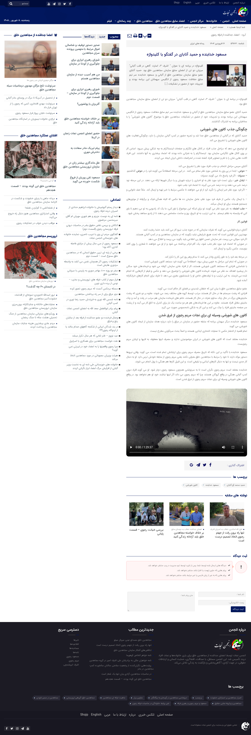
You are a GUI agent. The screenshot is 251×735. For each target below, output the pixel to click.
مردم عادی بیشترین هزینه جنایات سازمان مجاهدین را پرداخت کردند (34, 325)
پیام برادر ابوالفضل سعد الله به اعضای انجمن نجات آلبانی (92, 310)
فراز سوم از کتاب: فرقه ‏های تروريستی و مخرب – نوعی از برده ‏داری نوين (93, 281)
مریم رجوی (74, 660)
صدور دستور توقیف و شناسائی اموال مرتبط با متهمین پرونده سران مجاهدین (82, 49)
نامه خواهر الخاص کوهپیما (139, 655)
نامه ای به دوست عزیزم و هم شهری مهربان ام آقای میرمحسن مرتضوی (92, 218)
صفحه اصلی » (216, 27)
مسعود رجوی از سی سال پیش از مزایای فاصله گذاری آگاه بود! (94, 245)
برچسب (198, 697)
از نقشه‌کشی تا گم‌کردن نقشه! (40, 208)
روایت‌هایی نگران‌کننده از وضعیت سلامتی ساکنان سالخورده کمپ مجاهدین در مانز (122, 667)
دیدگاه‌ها (89, 36)
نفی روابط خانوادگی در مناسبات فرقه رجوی (150, 703)
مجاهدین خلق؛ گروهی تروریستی (80, 697)
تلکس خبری (209, 2)
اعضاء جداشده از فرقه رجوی (225, 35)
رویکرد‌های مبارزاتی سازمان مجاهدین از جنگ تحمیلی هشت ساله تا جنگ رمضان (33, 316)
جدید (102, 36)
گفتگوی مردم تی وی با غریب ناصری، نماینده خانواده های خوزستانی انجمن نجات (91, 236)
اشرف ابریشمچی (71, 664)
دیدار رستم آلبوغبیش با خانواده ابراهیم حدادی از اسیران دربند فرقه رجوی (93, 209)
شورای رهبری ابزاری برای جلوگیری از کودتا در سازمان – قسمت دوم (83, 93)
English (187, 2)
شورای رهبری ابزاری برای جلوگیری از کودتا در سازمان (84, 62)
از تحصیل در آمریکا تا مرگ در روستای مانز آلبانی (31, 98)
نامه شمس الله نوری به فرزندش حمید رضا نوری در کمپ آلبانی (92, 301)
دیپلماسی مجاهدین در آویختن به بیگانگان (169, 697)
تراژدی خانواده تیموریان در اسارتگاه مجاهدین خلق (33, 121)
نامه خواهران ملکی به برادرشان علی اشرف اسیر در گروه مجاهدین (120, 660)
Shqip (177, 2)
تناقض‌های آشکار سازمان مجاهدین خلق (133, 650)
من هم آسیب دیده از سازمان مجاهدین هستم (83, 76)
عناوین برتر (138, 697)
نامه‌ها (76, 652)
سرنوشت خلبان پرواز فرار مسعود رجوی (35, 113)
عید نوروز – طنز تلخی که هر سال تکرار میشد (95, 336)
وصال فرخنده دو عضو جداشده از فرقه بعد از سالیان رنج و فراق (92, 319)
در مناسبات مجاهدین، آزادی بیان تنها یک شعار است (126, 674)
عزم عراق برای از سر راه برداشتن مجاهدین (96, 294)
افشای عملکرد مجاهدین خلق (38, 135)
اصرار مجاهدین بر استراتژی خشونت (225, 697)
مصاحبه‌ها (74, 648)
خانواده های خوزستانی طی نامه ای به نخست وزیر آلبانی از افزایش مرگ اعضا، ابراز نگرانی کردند (92, 366)
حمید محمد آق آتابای (236, 485)
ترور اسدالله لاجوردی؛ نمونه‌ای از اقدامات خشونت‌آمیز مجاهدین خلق (36, 297)
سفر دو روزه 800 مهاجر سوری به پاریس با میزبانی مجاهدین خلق (92, 272)
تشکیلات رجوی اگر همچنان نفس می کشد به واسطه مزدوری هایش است (91, 263)
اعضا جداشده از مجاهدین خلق (33, 35)
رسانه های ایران (197, 43)
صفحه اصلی (239, 21)
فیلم (109, 21)
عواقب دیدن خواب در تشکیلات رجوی (36, 223)
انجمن (225, 21)
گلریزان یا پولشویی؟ (88, 104)
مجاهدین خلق (144, 21)
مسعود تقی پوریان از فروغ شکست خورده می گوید (85, 179)
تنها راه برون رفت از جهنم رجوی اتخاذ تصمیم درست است (229, 537)
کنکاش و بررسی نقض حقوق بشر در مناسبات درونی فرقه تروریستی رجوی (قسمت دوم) (92, 227)
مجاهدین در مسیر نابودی (47, 697)
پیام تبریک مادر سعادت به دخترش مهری (85, 150)
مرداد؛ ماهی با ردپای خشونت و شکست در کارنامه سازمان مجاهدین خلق (34, 200)
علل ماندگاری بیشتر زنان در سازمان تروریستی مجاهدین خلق (81, 165)
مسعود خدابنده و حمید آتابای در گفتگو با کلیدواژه (186, 54)
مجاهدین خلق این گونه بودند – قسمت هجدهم (33, 188)
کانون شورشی (191, 485)
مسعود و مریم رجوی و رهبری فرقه (191, 703)
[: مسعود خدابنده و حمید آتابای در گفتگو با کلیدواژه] (130, 36)
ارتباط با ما (224, 2)
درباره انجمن (239, 2)
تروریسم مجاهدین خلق (42, 236)
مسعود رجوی (72, 656)
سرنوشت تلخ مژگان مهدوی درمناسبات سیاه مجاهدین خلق (31, 88)
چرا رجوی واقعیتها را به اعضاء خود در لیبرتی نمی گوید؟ (93, 348)
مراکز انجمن (196, 21)
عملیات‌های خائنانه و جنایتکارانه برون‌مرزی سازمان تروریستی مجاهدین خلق (34, 306)
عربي (197, 2)
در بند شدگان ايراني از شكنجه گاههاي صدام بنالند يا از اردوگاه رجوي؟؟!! (91, 328)
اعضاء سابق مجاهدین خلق (170, 21)
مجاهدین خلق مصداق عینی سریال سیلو (133, 640)
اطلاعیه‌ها (74, 644)
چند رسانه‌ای (124, 21)
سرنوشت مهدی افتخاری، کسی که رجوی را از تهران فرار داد (33, 105)
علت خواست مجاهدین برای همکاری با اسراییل (93, 341)
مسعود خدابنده (212, 485)
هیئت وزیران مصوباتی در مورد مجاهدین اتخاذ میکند (94, 357)
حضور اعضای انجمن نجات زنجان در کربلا (81, 135)
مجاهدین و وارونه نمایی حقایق (228, 703)
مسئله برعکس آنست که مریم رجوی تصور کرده (94, 289)
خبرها (76, 640)
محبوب (114, 36)
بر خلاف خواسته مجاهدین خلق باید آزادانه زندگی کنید (188, 535)
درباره (132, 714)
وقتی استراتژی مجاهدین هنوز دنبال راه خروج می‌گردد (32, 215)
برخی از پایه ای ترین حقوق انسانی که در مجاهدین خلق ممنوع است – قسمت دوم (92, 254)
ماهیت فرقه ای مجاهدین (114, 697)
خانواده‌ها (211, 21)
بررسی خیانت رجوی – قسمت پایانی (146, 532)
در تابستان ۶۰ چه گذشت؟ (40, 286)
